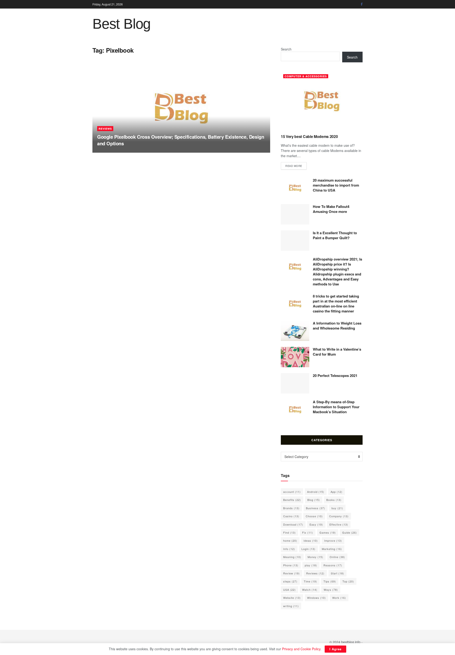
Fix (307, 532)
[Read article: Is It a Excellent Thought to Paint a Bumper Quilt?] (295, 240)
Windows (316, 598)
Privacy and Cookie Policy (301, 648)
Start (337, 573)
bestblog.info (350, 642)
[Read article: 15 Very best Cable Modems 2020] (322, 101)
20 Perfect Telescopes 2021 (335, 375)
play (311, 565)
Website (292, 598)
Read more (296, 166)
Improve (333, 540)
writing (291, 606)
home (290, 540)
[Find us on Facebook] (362, 4)
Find (289, 532)
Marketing (332, 549)
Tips (329, 581)
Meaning (292, 557)
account (292, 492)
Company (339, 516)
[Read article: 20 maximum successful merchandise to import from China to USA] (295, 188)
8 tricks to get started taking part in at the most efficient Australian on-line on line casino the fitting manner (336, 303)
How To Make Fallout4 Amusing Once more (331, 209)
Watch (309, 589)
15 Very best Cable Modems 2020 (309, 136)
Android (315, 492)
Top (348, 581)
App (336, 492)
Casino (291, 516)
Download (293, 524)
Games (327, 532)
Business (315, 508)
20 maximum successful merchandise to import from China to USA (336, 185)
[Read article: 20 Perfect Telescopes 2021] (295, 383)
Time (310, 581)
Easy (316, 524)
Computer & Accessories (306, 76)
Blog (313, 500)
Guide (349, 532)
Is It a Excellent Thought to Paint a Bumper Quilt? (335, 235)
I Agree (335, 649)
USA (289, 589)
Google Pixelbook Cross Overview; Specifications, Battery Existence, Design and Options (180, 140)
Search (286, 49)
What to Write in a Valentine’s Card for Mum (337, 352)
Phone (290, 565)
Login (308, 549)
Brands (291, 508)
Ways (331, 589)
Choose (314, 516)
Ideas (311, 540)
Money (315, 557)
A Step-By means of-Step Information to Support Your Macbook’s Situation (336, 406)
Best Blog (121, 24)
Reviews (105, 128)
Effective (338, 524)
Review (291, 573)
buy (337, 508)
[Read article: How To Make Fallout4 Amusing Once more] (295, 214)
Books (333, 500)
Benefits (292, 500)
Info (289, 549)
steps (290, 581)
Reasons (332, 565)
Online (337, 557)
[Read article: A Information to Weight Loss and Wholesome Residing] (295, 331)
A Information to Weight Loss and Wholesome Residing (337, 326)
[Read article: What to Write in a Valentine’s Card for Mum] (295, 357)
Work (339, 598)
